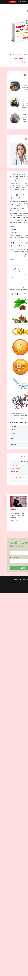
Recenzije (22, 579)
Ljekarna (16, 579)
